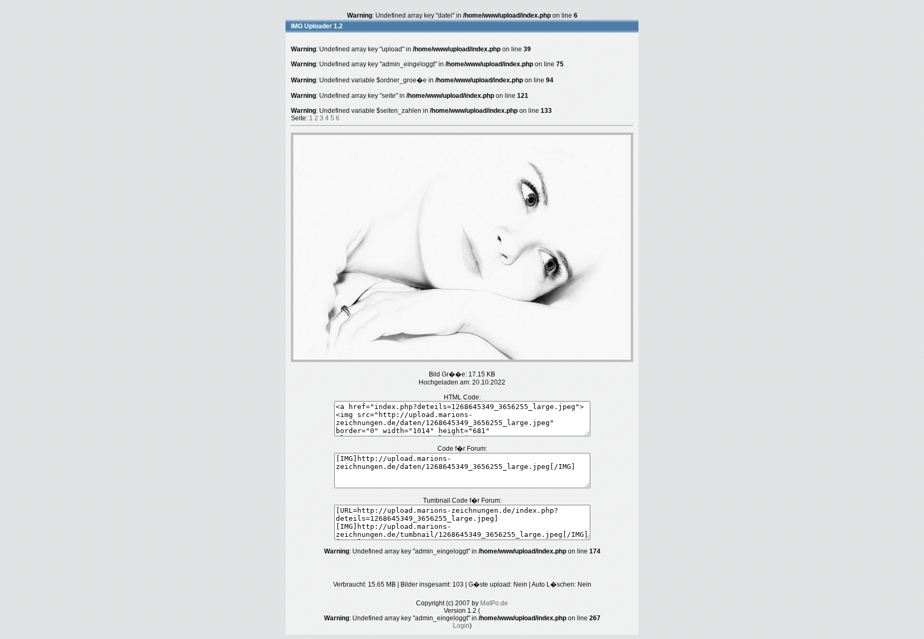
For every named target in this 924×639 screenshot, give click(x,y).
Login (461, 625)
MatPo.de (494, 603)
